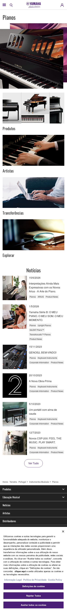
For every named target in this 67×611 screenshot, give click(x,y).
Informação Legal (13, 579)
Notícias (6, 505)
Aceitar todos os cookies (33, 604)
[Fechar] (63, 531)
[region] (33, 569)
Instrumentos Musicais (39, 481)
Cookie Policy (55, 579)
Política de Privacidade (35, 579)
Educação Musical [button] (11, 497)
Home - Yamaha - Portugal (14, 481)
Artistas (6, 513)
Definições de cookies (33, 586)
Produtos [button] (7, 489)
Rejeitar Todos (33, 595)
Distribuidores (9, 521)
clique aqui (20, 571)
